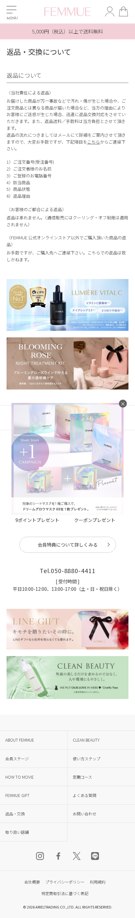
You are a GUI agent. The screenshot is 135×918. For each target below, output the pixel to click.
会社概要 (32, 882)
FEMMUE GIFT (17, 795)
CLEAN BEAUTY (86, 740)
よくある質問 (84, 795)
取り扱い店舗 (17, 832)
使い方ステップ (86, 758)
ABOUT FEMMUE (19, 740)
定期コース (82, 777)
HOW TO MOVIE (19, 777)
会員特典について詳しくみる (68, 544)
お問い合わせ (84, 813)
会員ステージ (17, 758)
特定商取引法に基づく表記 (64, 893)
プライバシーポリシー (65, 882)
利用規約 (98, 882)
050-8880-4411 (73, 570)
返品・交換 (15, 813)
